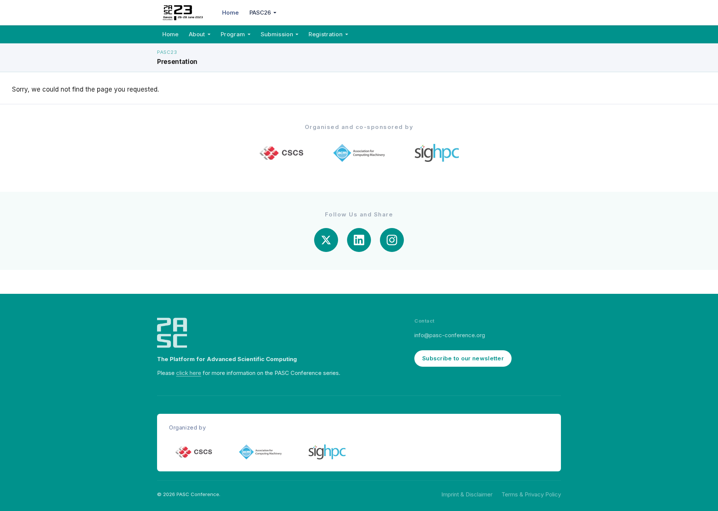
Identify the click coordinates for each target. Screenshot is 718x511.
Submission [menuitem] (277, 34)
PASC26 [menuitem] (260, 12)
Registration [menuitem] (326, 34)
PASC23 (167, 52)
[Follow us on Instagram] (392, 240)
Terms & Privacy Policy (531, 494)
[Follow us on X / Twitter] (326, 240)
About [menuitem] (197, 34)
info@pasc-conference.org (449, 335)
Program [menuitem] (233, 34)
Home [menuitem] (230, 12)
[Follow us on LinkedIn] (359, 240)
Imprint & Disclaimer (467, 494)
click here (188, 372)
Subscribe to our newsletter (463, 358)
